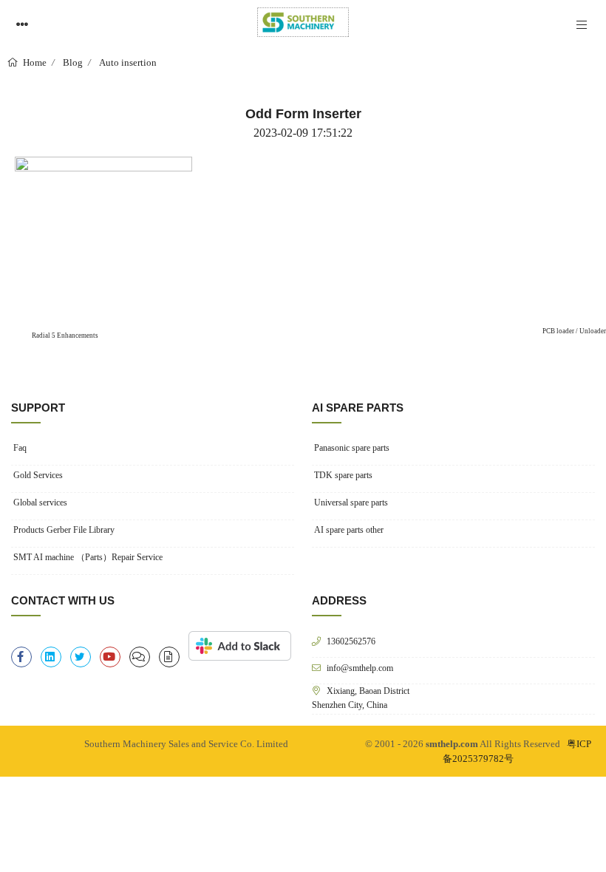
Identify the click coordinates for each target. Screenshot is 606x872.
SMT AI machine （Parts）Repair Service (88, 557)
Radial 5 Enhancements (64, 335)
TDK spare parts (343, 475)
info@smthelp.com (360, 667)
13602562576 (351, 641)
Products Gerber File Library (64, 530)
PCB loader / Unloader (574, 331)
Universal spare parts (351, 502)
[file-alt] (169, 657)
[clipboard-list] (139, 657)
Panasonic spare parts (351, 448)
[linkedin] (51, 657)
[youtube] (110, 657)
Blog (73, 62)
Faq (20, 448)
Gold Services (38, 475)
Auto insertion (128, 62)
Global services (40, 502)
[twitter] (80, 657)
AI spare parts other (349, 530)
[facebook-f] (21, 657)
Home (34, 62)
